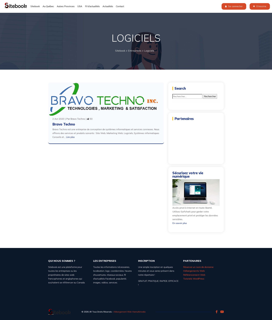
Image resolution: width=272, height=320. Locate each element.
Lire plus (70, 137)
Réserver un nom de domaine (198, 267)
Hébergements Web (194, 270)
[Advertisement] (196, 139)
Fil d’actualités (92, 6)
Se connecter (235, 6)
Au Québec (48, 6)
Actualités (108, 6)
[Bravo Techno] (103, 99)
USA (79, 6)
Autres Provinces (66, 6)
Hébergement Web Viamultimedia (129, 311)
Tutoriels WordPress (193, 278)
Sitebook (35, 6)
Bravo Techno (77, 118)
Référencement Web (194, 274)
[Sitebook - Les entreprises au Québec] (15, 5)
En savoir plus (179, 223)
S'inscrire (261, 6)
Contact (120, 6)
